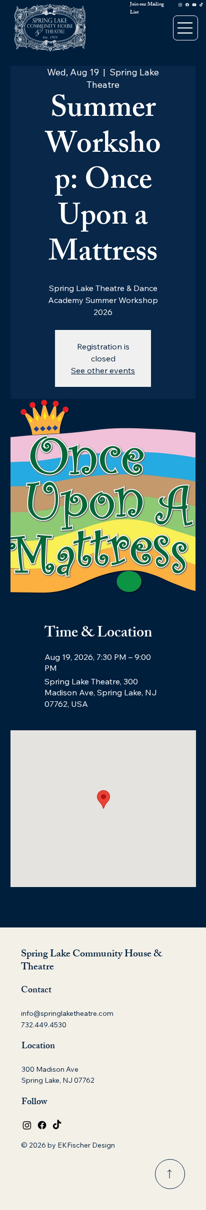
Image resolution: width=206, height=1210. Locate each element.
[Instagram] (180, 4)
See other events (103, 370)
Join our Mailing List (147, 8)
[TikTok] (201, 4)
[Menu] (185, 27)
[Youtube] (194, 4)
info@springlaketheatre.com (67, 1013)
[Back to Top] (170, 1174)
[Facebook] (187, 4)
